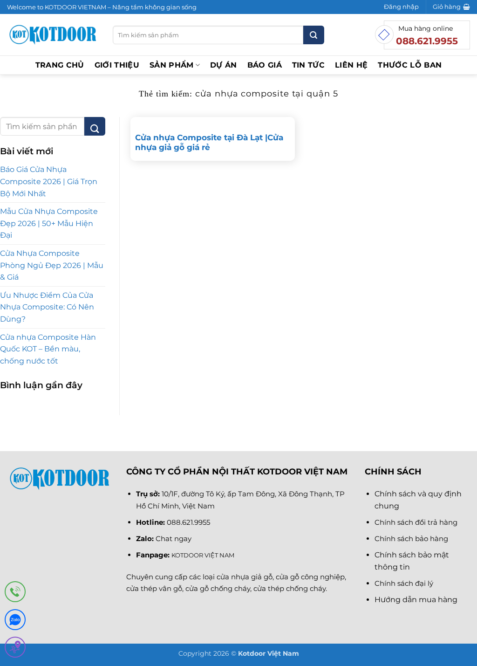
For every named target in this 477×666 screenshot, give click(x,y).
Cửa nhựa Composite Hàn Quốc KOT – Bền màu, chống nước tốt (48, 349)
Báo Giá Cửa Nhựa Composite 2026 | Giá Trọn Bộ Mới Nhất (48, 181)
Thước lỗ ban (410, 65)
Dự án (223, 65)
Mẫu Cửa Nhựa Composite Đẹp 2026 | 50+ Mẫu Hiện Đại (49, 223)
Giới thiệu (117, 65)
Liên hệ (351, 65)
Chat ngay (173, 538)
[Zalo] (15, 621)
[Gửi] (313, 35)
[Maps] (15, 649)
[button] (401, 7)
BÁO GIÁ (264, 65)
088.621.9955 (188, 522)
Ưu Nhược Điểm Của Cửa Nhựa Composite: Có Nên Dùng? (47, 307)
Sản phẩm (172, 65)
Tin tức (308, 65)
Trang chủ (59, 65)
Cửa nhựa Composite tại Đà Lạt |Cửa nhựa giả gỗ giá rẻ (209, 142)
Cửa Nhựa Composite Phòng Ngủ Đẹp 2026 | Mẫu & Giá (51, 265)
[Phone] (15, 593)
